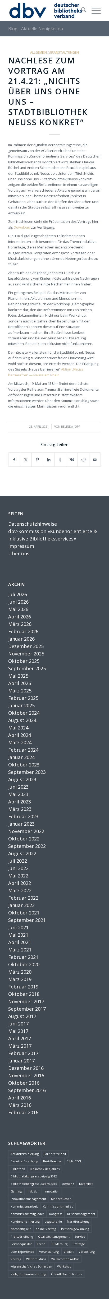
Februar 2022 (23, 898)
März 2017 (19, 1046)
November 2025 (26, 653)
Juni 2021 (18, 927)
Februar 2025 (23, 698)
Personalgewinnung (75, 1229)
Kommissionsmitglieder (27, 1214)
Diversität (86, 1184)
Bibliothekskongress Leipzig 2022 (34, 1176)
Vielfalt (69, 1252)
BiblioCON (74, 1161)
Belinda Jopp (70, 426)
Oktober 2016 (23, 1083)
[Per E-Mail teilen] (95, 459)
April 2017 (19, 1038)
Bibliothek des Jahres (45, 1169)
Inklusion (33, 1191)
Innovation (52, 1191)
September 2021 (27, 920)
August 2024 (22, 720)
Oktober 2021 (23, 912)
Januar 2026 (21, 639)
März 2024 (19, 742)
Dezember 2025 (26, 646)
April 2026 (19, 616)
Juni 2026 (18, 602)
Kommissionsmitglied (58, 1206)
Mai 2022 (18, 875)
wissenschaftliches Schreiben (31, 1266)
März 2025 (19, 690)
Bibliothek (18, 1169)
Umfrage (78, 1244)
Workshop (64, 1266)
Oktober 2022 (23, 838)
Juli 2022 (17, 861)
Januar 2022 (21, 905)
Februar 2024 (23, 750)
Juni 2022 (18, 868)
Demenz (68, 1184)
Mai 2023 (18, 794)
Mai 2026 (18, 609)
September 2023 (27, 772)
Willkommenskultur (65, 1259)
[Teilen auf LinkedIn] (48, 459)
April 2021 (19, 942)
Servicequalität (21, 1244)
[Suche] (81, 10)
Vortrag (16, 1259)
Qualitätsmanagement (54, 1236)
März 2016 (19, 1105)
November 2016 (26, 1075)
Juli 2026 (17, 594)
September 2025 (27, 668)
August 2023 (22, 779)
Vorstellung (87, 1252)
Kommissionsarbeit (24, 1206)
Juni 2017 (18, 1023)
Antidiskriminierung (25, 1154)
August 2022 (22, 853)
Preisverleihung (22, 1236)
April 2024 (19, 735)
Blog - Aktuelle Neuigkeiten (35, 28)
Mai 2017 (18, 1031)
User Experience (22, 1252)
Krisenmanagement (81, 1214)
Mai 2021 (18, 935)
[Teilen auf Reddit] (83, 459)
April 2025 (19, 683)
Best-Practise (52, 1161)
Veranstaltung (49, 1252)
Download (22, 227)
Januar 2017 (21, 1060)
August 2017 (22, 1016)
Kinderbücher (61, 1199)
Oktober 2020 (23, 964)
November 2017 (26, 1001)
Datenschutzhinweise (32, 524)
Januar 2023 (21, 824)
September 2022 (27, 846)
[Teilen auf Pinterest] (37, 459)
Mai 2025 (18, 676)
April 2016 (19, 1097)
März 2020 (19, 972)
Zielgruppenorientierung (28, 1274)
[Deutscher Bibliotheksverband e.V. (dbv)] (45, 10)
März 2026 (19, 624)
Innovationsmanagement (28, 1199)
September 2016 (27, 1090)
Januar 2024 (21, 757)
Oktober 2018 (23, 994)
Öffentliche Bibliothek (66, 1274)
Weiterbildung (36, 1259)
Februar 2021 (23, 957)
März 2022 (19, 890)
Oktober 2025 (23, 661)
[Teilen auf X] (25, 459)
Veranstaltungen (63, 52)
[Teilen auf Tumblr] (60, 459)
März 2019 (19, 979)
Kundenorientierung (25, 1221)
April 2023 (19, 801)
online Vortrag (46, 1229)
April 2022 (19, 883)
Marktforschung (78, 1221)
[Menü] (93, 10)
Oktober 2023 (23, 764)
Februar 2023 (23, 816)
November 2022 (26, 831)
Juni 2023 (18, 787)
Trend (41, 1244)
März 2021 (19, 949)
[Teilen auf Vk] (72, 459)
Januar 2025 (21, 705)
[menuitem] (81, 10)
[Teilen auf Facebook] (14, 459)
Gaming (16, 1191)
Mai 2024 (18, 727)
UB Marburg (59, 1244)
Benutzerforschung (24, 1161)
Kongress (55, 1214)
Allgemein (38, 52)
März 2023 (19, 809)
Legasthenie (53, 1221)
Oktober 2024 (23, 713)
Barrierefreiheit (55, 1154)
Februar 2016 (23, 1112)
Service (80, 1236)
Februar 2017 (23, 1053)
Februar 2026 (23, 631)
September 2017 (27, 1009)
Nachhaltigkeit (21, 1229)
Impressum (21, 546)
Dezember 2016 (26, 1068)
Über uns (18, 553)
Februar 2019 (23, 986)
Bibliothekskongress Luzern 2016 (34, 1184)
